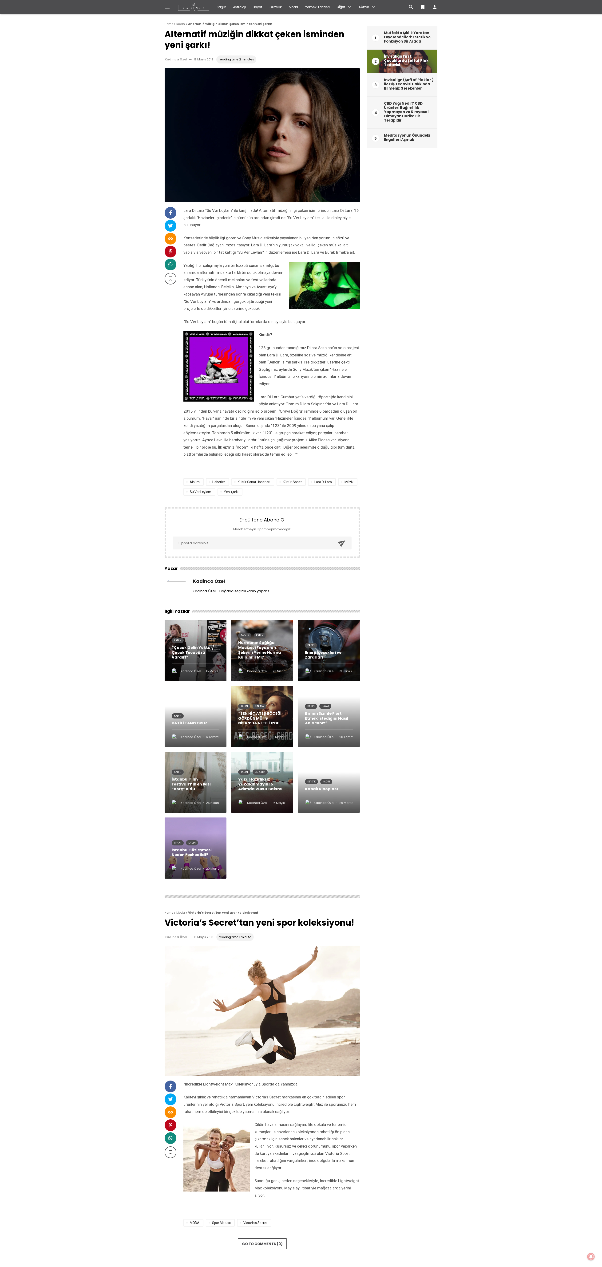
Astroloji (239, 7)
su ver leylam (200, 492)
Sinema (259, 706)
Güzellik (275, 7)
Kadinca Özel (176, 59)
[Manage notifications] (591, 1256)
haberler (218, 482)
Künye (364, 6)
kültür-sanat (292, 482)
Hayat (257, 7)
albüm (195, 482)
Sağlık (221, 7)
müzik (349, 482)
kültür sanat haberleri (254, 482)
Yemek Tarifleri (317, 7)
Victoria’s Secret (255, 1223)
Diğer (341, 6)
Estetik (311, 781)
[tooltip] (170, 213)
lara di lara (323, 482)
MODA (194, 1223)
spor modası (221, 1223)
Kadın (177, 640)
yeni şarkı (231, 492)
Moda (293, 7)
